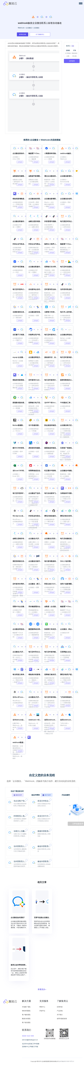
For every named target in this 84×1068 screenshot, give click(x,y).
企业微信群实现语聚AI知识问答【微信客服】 (34, 312)
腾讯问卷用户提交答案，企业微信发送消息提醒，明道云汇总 (66, 674)
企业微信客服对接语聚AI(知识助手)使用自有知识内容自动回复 (19, 221)
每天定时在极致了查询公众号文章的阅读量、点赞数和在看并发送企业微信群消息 (66, 267)
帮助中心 (42, 1007)
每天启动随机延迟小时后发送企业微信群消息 (66, 538)
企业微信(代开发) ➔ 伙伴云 (19, 652)
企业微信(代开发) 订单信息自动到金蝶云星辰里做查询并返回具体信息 (34, 538)
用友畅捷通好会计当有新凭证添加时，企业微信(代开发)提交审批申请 (34, 606)
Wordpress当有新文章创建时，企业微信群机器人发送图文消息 (19, 516)
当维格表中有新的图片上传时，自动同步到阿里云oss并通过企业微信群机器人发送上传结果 (66, 493)
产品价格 (60, 1011)
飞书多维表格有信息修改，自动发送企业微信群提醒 (66, 697)
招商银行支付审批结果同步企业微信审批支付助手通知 (50, 267)
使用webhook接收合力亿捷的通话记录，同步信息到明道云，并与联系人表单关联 (50, 720)
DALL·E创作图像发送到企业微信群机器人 (66, 561)
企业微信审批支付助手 (34, 357)
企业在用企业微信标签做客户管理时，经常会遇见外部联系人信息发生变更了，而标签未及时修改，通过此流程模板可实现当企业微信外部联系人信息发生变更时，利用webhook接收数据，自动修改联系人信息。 (33, 44)
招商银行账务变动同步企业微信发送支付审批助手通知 (50, 674)
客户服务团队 (26, 1014)
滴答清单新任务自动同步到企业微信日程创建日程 (19, 561)
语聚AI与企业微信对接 (19, 606)
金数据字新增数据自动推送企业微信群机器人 (34, 176)
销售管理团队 (26, 1011)
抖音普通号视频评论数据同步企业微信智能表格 (50, 221)
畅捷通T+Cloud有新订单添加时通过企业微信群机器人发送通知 (34, 153)
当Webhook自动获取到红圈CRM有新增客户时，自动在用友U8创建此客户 (19, 720)
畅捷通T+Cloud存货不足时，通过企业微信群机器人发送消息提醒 (66, 244)
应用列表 (60, 1007)
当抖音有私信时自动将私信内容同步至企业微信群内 (66, 289)
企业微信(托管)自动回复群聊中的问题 (50, 538)
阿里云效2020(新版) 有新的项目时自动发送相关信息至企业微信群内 (50, 584)
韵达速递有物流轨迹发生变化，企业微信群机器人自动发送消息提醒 (50, 425)
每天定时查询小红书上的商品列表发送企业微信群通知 (19, 289)
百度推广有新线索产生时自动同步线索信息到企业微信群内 (66, 448)
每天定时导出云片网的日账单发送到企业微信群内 (34, 652)
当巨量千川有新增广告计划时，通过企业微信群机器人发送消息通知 (19, 335)
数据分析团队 (26, 1018)
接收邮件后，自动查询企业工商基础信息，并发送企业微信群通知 (50, 357)
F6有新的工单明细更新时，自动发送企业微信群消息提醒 (66, 403)
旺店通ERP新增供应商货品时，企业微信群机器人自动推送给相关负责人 (50, 470)
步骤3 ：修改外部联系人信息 (31, 96)
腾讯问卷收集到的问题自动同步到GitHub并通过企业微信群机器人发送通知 (50, 516)
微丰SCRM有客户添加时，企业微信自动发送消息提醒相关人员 (19, 448)
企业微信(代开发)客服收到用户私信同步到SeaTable (34, 697)
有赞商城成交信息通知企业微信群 (34, 470)
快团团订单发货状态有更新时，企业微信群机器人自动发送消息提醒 (50, 629)
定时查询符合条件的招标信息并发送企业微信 (50, 289)
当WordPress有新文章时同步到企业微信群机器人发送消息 (19, 697)
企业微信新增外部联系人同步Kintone (66, 176)
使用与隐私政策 (62, 1018)
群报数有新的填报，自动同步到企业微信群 (19, 403)
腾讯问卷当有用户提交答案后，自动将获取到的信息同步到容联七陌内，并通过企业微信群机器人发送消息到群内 (66, 516)
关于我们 (60, 1014)
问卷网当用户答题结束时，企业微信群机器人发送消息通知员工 (34, 335)
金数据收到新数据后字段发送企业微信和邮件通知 (19, 176)
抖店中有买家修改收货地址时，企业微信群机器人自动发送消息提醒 (19, 267)
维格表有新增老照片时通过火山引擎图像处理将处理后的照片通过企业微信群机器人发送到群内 (19, 380)
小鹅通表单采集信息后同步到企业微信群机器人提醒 (50, 153)
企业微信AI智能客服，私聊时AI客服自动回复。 (66, 470)
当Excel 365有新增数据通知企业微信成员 (19, 470)
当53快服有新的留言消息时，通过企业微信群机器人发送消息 (34, 425)
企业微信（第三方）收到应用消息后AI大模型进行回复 (34, 584)
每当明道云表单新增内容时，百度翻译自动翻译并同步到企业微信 (19, 674)
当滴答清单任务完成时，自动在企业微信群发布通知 (19, 312)
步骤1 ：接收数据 (26, 58)
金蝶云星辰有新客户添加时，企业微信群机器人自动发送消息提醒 (34, 221)
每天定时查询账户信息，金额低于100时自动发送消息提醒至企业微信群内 (50, 652)
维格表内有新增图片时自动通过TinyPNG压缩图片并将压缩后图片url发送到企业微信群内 (34, 674)
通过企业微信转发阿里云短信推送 (50, 176)
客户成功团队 (26, 1022)
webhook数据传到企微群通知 (19, 742)
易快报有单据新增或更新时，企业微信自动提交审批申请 (34, 448)
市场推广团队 (26, 1007)
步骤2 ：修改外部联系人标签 (31, 77)
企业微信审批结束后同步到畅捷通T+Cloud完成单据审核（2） (19, 629)
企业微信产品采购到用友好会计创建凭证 (34, 493)
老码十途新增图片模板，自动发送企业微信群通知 (66, 584)
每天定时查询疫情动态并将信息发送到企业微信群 (66, 357)
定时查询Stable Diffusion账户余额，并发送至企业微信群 (34, 380)
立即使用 (19, 162)
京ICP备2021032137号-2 (66, 1061)
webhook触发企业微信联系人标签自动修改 (66, 153)
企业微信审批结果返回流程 (66, 335)
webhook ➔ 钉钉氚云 (34, 720)
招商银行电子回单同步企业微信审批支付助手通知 (34, 403)
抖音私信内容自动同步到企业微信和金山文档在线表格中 (34, 516)
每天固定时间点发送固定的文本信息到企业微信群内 (66, 221)
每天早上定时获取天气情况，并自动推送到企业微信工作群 (66, 312)
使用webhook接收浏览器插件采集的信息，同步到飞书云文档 (66, 720)
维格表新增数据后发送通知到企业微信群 (19, 199)
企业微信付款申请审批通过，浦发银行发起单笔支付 (34, 561)
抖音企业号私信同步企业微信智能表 (19, 244)
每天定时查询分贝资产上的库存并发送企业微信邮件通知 (50, 335)
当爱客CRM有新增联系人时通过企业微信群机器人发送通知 (50, 312)
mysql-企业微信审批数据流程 (19, 357)
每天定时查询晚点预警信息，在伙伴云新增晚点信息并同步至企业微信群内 (50, 697)
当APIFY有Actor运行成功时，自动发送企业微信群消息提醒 (50, 403)
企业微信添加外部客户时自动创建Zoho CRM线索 (19, 153)
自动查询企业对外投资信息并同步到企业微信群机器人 (34, 289)
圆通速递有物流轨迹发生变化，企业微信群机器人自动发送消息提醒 (50, 448)
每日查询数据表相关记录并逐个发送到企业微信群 (50, 561)
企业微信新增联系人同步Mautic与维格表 (50, 199)
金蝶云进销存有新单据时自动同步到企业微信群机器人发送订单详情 (19, 538)
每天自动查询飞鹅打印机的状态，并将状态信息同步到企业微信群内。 (50, 493)
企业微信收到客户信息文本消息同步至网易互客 (34, 199)
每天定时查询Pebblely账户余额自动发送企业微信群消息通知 (19, 493)
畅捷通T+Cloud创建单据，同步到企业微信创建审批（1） (66, 606)
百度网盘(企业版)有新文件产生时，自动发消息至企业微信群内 (66, 652)
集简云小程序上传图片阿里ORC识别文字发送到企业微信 (50, 244)
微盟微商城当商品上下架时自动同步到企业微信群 (34, 629)
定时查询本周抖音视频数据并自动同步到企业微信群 (19, 584)
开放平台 (42, 1011)
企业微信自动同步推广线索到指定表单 (66, 199)
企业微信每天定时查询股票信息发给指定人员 (66, 425)
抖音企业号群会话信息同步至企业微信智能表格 (34, 244)
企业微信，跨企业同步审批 (66, 629)
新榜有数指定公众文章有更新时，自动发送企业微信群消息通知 (66, 380)
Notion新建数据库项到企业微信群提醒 (19, 425)
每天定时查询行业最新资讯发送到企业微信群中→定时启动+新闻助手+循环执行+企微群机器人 (50, 380)
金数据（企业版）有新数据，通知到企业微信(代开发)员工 (50, 606)
